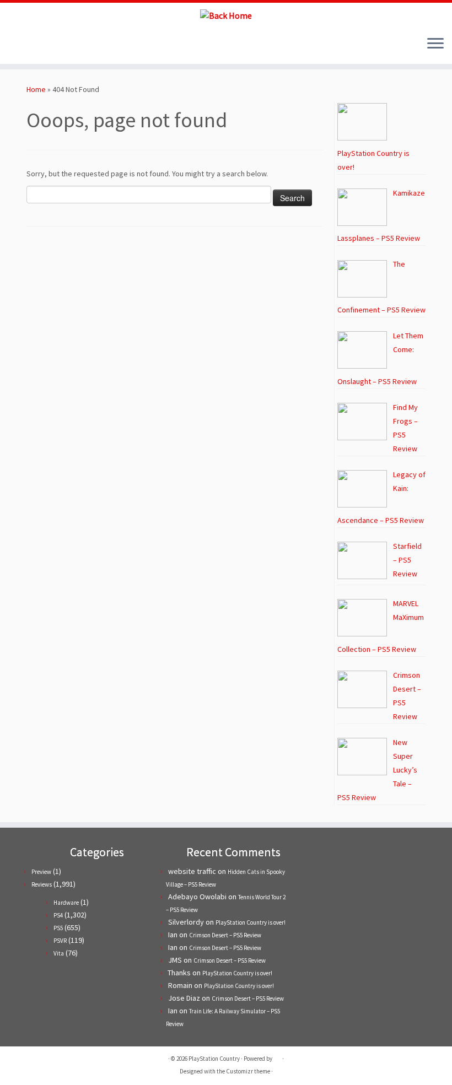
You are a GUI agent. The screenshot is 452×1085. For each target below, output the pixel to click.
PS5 (58, 928)
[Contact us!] (79, 44)
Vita (58, 953)
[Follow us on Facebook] (35, 44)
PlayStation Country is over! (251, 922)
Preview (41, 872)
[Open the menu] (435, 44)
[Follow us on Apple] (64, 44)
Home (36, 89)
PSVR (60, 940)
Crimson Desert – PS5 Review (225, 935)
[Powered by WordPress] (277, 1056)
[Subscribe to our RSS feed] (49, 44)
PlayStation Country (214, 1058)
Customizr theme (248, 1071)
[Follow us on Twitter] (20, 44)
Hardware (66, 902)
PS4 (58, 915)
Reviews (41, 884)
